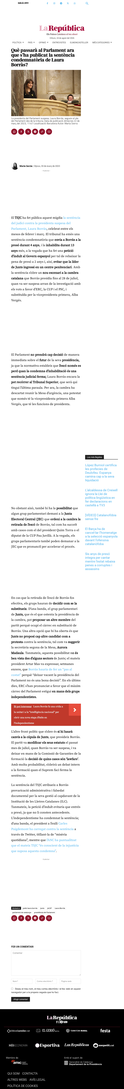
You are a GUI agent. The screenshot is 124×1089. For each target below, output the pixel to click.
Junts (42, 908)
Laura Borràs (60, 908)
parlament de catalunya (21, 912)
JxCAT (49, 908)
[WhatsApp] (74, 3)
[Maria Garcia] (15, 166)
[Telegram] (61, 3)
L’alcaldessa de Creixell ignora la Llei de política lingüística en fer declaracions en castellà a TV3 (101, 497)
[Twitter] (67, 3)
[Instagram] (54, 3)
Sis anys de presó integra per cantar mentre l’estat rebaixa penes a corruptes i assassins (100, 561)
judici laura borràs (30, 908)
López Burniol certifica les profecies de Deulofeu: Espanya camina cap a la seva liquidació (101, 472)
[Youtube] (66, 1022)
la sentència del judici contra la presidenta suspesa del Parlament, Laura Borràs (45, 223)
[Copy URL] (42, 132)
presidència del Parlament (44, 912)
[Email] (49, 132)
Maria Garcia (26, 166)
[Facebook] (47, 3)
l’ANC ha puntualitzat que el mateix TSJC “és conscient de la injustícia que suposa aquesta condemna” (45, 845)
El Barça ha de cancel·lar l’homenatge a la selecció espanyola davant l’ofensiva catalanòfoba (101, 536)
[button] (87, 3)
